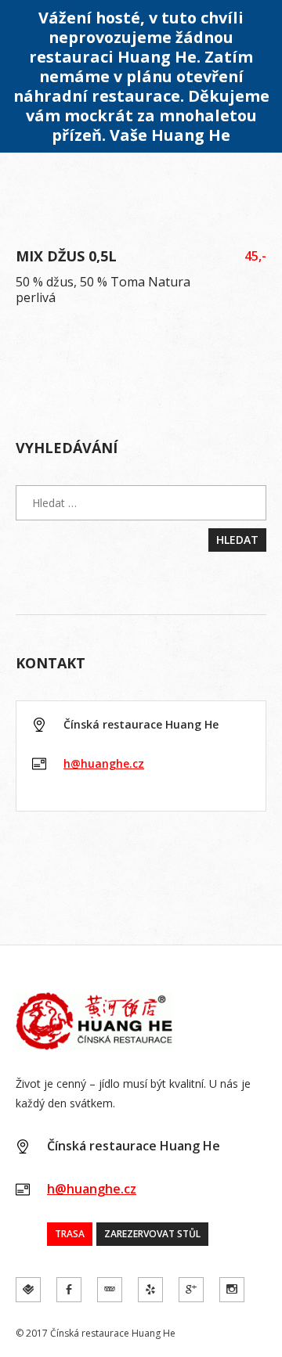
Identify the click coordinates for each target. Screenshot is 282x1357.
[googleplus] (191, 1289)
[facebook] (68, 1289)
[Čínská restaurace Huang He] (141, 1021)
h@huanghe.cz (103, 763)
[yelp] (150, 1289)
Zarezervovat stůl (152, 1233)
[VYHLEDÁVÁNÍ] (141, 502)
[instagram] (231, 1289)
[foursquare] (28, 1289)
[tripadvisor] (109, 1289)
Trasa (70, 1233)
